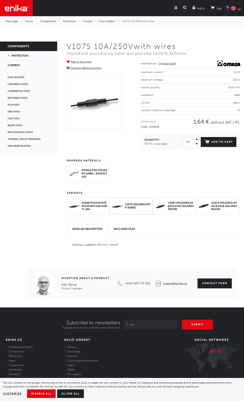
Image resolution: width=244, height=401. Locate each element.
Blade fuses (15, 125)
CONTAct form (214, 283)
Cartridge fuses (18, 84)
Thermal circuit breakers (24, 139)
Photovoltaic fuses (20, 132)
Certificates (15, 369)
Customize (12, 393)
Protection (69, 21)
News (12, 360)
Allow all (70, 393)
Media (70, 369)
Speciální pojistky (19, 146)
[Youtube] (212, 351)
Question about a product (86, 68)
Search (71, 365)
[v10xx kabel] (94, 101)
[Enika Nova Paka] (16, 8)
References (15, 356)
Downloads (74, 351)
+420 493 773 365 (137, 283)
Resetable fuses (17, 98)
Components (48, 21)
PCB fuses (14, 104)
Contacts (14, 374)
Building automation (21, 347)
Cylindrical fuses (19, 91)
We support (74, 374)
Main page (12, 21)
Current (87, 21)
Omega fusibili (167, 63)
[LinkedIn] (220, 351)
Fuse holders (107, 21)
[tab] (87, 229)
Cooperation (16, 365)
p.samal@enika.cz (175, 283)
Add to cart (222, 142)
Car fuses (14, 118)
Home (29, 21)
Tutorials (72, 356)
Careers (71, 347)
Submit (197, 324)
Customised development (83, 360)
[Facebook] (203, 351)
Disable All (41, 393)
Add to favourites (81, 61)
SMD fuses (14, 111)
